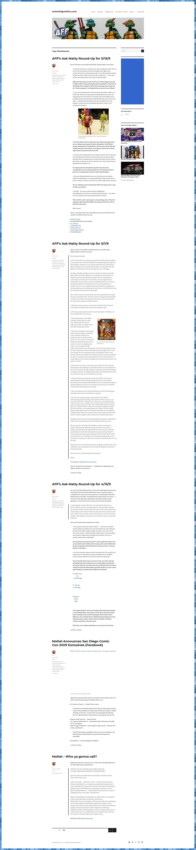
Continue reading (75, 472)
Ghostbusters (59, 76)
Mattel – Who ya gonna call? (74, 756)
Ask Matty (54, 75)
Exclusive (58, 261)
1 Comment (55, 673)
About (132, 12)
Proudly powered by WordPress (72, 842)
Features (100, 12)
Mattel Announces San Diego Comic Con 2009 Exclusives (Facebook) (80, 643)
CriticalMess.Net (75, 225)
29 (60, 830)
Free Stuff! (140, 12)
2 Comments (55, 83)
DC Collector (74, 223)
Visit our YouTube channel (127, 180)
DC (58, 75)
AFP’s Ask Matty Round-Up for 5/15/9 (81, 58)
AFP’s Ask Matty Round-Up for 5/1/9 (80, 243)
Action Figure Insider (77, 230)
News (53, 659)
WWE (61, 507)
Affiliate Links (109, 12)
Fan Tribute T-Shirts (121, 12)
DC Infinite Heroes (56, 661)
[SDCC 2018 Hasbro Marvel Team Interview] (132, 134)
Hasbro (61, 666)
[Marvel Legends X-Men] (132, 152)
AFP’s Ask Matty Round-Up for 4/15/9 (81, 484)
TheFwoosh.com (75, 227)
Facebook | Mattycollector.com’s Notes (84, 462)
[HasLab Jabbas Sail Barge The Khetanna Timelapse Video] (132, 168)
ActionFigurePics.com (64, 11)
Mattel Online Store (87, 818)
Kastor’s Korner (75, 219)
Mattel (58, 81)
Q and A (54, 73)
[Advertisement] (132, 82)
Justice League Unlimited (58, 78)
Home (93, 12)
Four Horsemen (56, 665)
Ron (53, 68)
